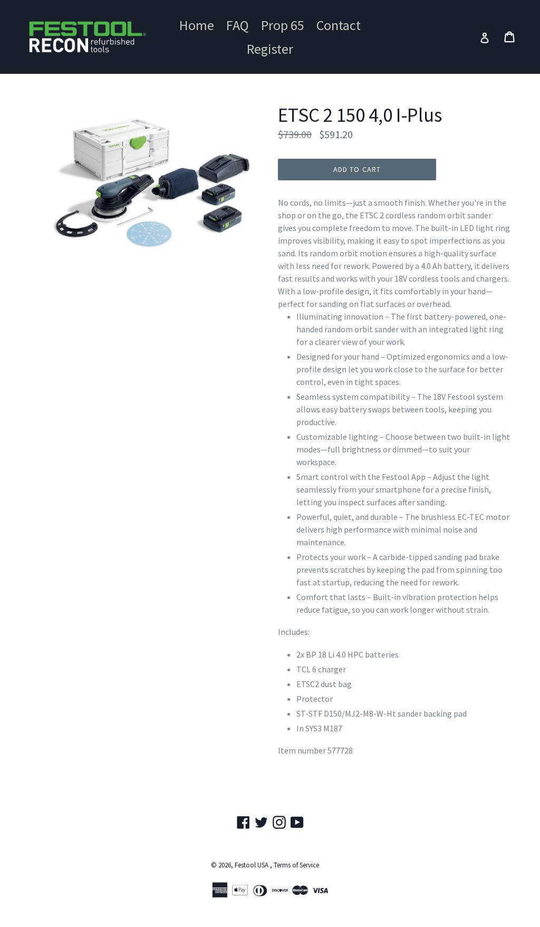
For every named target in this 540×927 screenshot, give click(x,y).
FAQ (237, 25)
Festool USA (251, 865)
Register (270, 48)
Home (196, 25)
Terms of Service (296, 865)
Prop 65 (282, 25)
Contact (338, 25)
